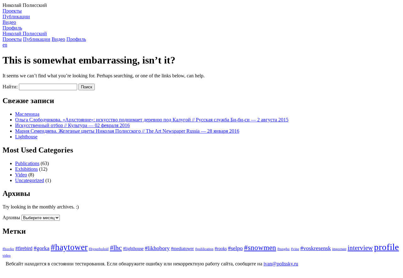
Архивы (11, 217)
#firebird (23, 248)
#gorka (41, 248)
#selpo (235, 248)
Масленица (27, 114)
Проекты (12, 11)
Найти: (10, 86)
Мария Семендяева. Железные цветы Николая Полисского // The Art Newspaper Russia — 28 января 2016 (127, 131)
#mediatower (182, 248)
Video (21, 174)
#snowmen (260, 248)
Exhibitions (26, 169)
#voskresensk (315, 248)
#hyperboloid (99, 249)
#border (8, 249)
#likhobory (157, 248)
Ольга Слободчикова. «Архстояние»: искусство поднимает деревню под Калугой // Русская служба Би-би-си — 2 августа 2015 (151, 119)
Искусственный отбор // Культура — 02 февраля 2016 (72, 125)
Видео (9, 22)
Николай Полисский (25, 33)
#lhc (116, 248)
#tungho (283, 249)
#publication (204, 249)
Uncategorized (29, 180)
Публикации (16, 16)
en (5, 44)
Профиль (12, 28)
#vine (295, 249)
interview (360, 248)
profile (386, 247)
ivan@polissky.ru (281, 263)
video (7, 255)
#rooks (221, 248)
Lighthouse (26, 136)
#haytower (69, 247)
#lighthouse (133, 248)
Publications (27, 163)
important (339, 249)
